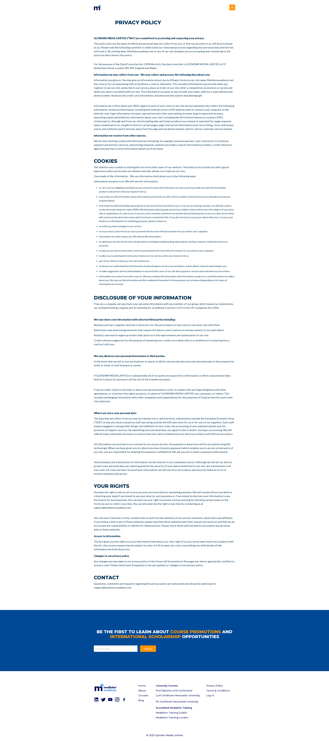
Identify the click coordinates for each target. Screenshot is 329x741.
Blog (141, 700)
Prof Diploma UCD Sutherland (174, 690)
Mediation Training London (172, 717)
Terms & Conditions (218, 690)
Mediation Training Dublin (171, 712)
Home (142, 685)
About (142, 690)
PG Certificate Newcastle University (177, 701)
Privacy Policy (214, 685)
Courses (143, 695)
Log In (210, 695)
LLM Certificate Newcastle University (178, 695)
